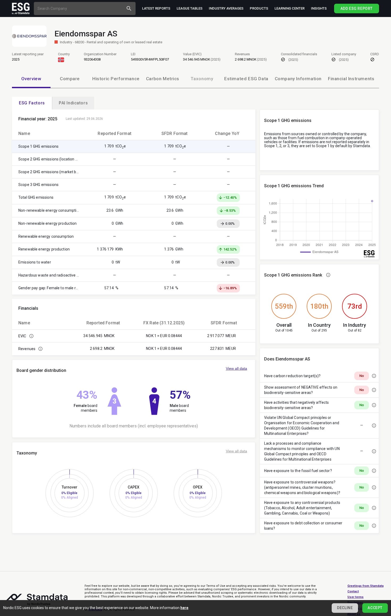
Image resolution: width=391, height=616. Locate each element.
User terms (355, 597)
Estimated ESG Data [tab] (246, 78)
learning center (289, 8)
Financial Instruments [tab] (351, 78)
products (259, 8)
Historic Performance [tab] (116, 78)
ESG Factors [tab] (32, 102)
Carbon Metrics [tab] (162, 78)
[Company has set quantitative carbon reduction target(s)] (374, 376)
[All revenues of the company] (40, 349)
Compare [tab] (70, 78)
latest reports (156, 8)
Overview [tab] (31, 78)
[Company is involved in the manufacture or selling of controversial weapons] (374, 487)
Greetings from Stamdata (365, 586)
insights (319, 8)
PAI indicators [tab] (73, 102)
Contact (353, 591)
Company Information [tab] (298, 78)
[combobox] (79, 8)
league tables (189, 8)
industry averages (226, 8)
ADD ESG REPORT (356, 8)
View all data (236, 368)
